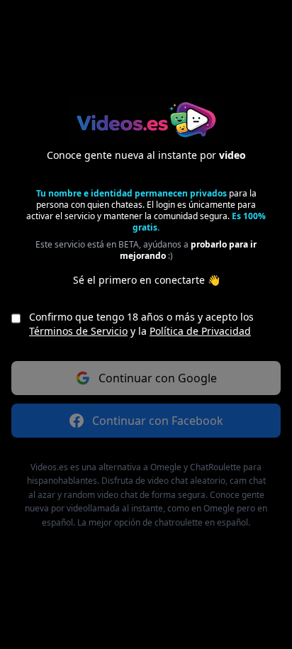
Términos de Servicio (78, 331)
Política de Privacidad (200, 331)
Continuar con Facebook (157, 420)
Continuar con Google (158, 378)
